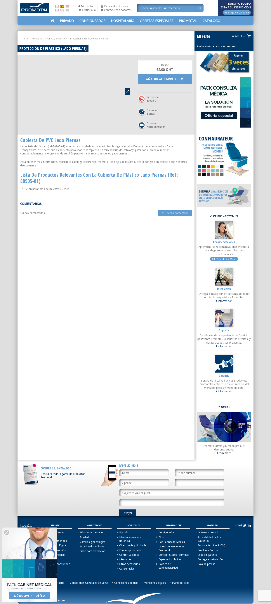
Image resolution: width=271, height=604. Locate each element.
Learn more (224, 453)
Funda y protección (130, 550)
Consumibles (127, 568)
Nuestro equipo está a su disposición (236, 5)
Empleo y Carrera (208, 550)
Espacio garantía (208, 554)
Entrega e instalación (210, 559)
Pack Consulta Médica (172, 542)
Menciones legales (155, 582)
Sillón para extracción (92, 551)
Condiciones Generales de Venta (89, 582)
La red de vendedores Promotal (172, 548)
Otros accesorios (129, 564)
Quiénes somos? (208, 532)
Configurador (166, 532)
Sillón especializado (91, 532)
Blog (161, 537)
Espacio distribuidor (170, 559)
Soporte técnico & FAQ (211, 545)
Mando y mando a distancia (130, 539)
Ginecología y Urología (132, 545)
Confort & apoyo (129, 554)
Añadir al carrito (162, 79)
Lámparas (125, 559)
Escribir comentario (177, 213)
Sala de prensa (206, 564)
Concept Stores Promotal (174, 554)
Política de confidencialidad (168, 565)
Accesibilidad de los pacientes (209, 539)
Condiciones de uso (126, 582)
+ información (224, 301)
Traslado (85, 537)
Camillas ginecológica (92, 542)
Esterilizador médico (92, 546)
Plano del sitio (180, 582)
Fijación (123, 532)
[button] (156, 20)
